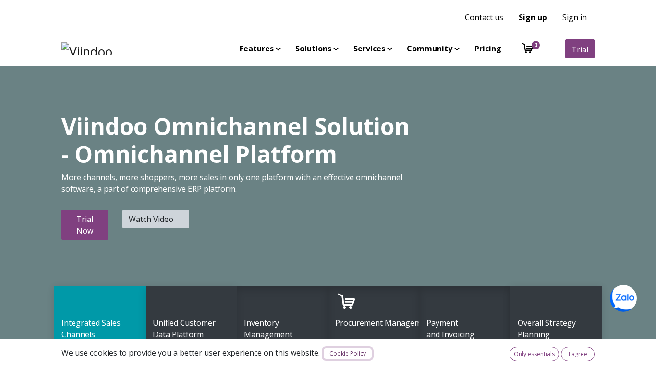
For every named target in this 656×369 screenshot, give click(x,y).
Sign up (533, 17)
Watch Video (152, 219)
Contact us (484, 17)
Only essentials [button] (534, 354)
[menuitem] (258, 48)
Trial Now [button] (84, 225)
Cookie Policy (347, 353)
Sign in (574, 17)
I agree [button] (578, 354)
